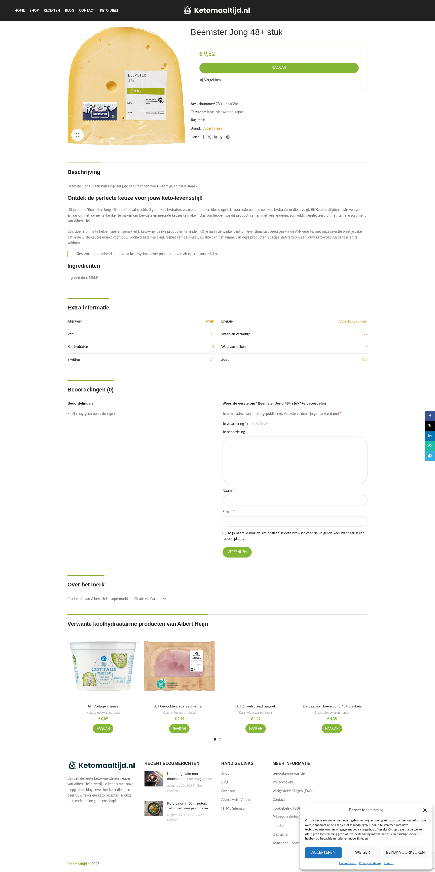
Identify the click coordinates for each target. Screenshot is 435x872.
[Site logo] (217, 10)
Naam (229, 491)
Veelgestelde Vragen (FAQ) (293, 791)
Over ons (228, 791)
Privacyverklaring (370, 863)
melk (201, 120)
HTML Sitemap (233, 808)
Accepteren (323, 852)
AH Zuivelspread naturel (255, 706)
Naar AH (279, 67)
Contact (279, 800)
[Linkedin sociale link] (215, 137)
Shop (225, 773)
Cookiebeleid (347, 863)
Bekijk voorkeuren (405, 852)
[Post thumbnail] (153, 782)
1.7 (365, 360)
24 (212, 360)
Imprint (388, 863)
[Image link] (102, 765)
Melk (210, 321)
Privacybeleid (283, 782)
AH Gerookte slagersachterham (179, 706)
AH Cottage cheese (103, 706)
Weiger (362, 852)
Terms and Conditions (289, 843)
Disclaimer (281, 835)
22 (366, 334)
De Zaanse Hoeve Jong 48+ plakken (332, 706)
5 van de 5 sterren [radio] (269, 423)
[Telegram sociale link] (228, 137)
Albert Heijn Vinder (235, 800)
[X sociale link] (209, 137)
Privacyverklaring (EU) (289, 817)
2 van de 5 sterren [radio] (258, 423)
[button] (424, 810)
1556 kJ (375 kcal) (353, 321)
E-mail (229, 512)
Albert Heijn (212, 128)
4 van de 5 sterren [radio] (265, 423)
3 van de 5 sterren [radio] (261, 423)
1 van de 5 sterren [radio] (254, 423)
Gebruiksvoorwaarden (290, 773)
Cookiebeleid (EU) (286, 808)
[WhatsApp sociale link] (222, 137)
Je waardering (235, 424)
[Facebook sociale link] (203, 137)
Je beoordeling (235, 432)
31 (212, 334)
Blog (224, 782)
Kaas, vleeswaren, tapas (225, 112)
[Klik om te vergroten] (77, 135)
